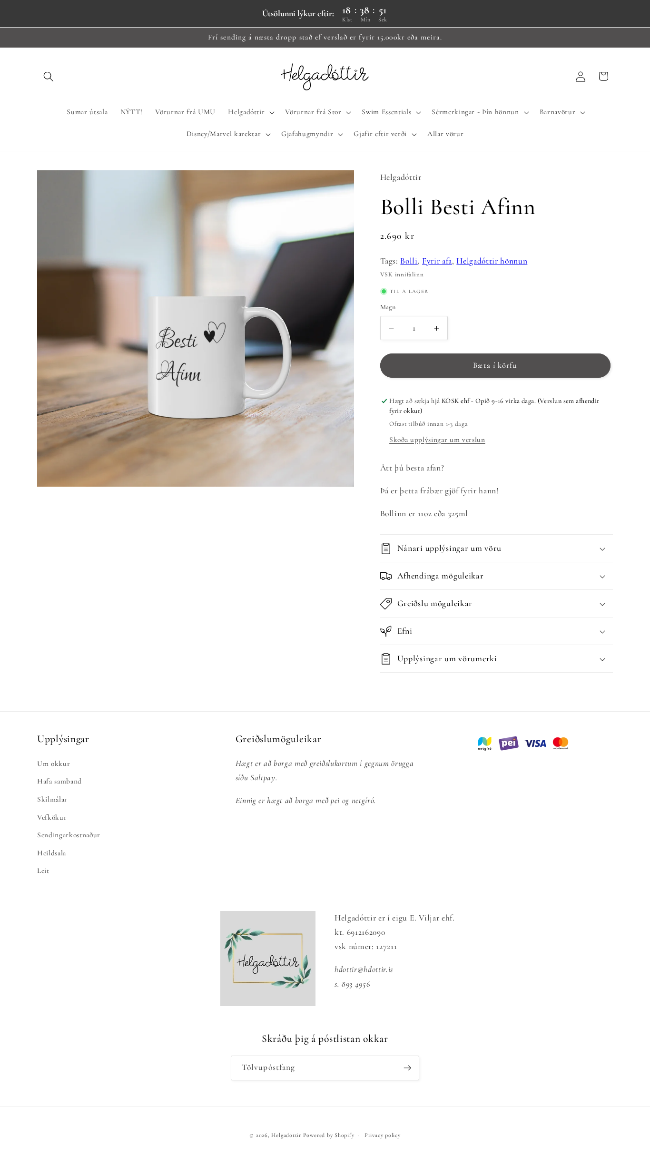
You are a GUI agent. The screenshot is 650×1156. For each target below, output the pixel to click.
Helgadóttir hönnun (491, 261)
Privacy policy (382, 1135)
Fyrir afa (437, 261)
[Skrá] (407, 1068)
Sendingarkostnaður (68, 835)
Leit (43, 870)
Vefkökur (52, 817)
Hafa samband (59, 781)
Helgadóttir (286, 1135)
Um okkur (53, 763)
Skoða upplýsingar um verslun (437, 439)
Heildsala (51, 852)
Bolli (408, 261)
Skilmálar (52, 798)
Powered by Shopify (329, 1135)
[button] (48, 76)
